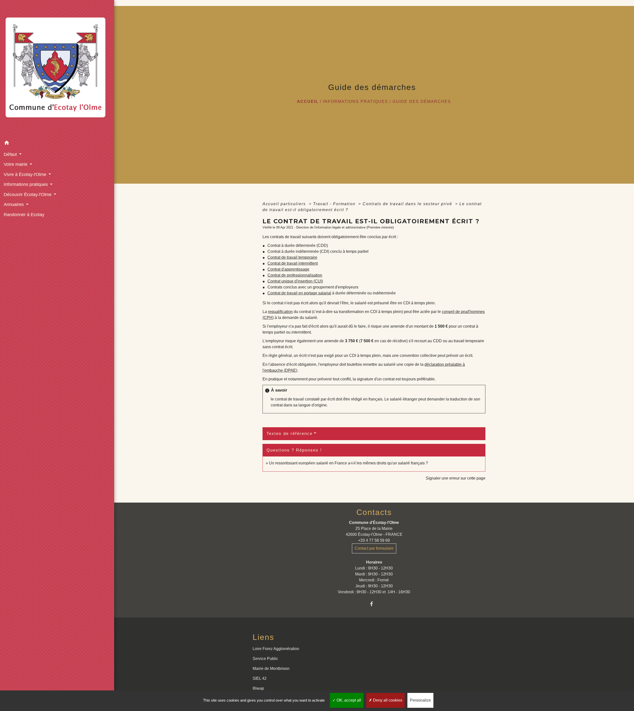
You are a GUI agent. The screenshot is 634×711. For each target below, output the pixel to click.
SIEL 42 (259, 678)
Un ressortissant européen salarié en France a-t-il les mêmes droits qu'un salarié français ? (348, 463)
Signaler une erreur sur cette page (455, 478)
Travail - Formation (335, 204)
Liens (263, 637)
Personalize (420, 700)
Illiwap (258, 688)
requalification (280, 312)
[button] (57, 143)
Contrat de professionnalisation (294, 275)
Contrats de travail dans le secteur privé (408, 204)
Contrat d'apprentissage (288, 269)
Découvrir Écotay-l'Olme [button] (28, 194)
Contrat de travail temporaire (292, 257)
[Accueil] (57, 69)
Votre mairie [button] (16, 164)
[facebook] (374, 604)
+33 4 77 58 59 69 (374, 540)
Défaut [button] (11, 154)
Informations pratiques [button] (26, 184)
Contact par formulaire (374, 548)
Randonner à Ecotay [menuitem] (24, 214)
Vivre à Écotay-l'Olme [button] (26, 174)
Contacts (374, 512)
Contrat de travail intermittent (292, 263)
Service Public (265, 658)
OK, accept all (348, 700)
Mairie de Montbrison (271, 668)
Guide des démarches (422, 101)
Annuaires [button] (14, 204)
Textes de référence (289, 433)
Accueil (307, 101)
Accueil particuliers (285, 204)
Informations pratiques (355, 101)
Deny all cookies (387, 700)
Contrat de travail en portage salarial (299, 293)
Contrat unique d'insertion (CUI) (295, 281)
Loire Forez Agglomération (276, 649)
